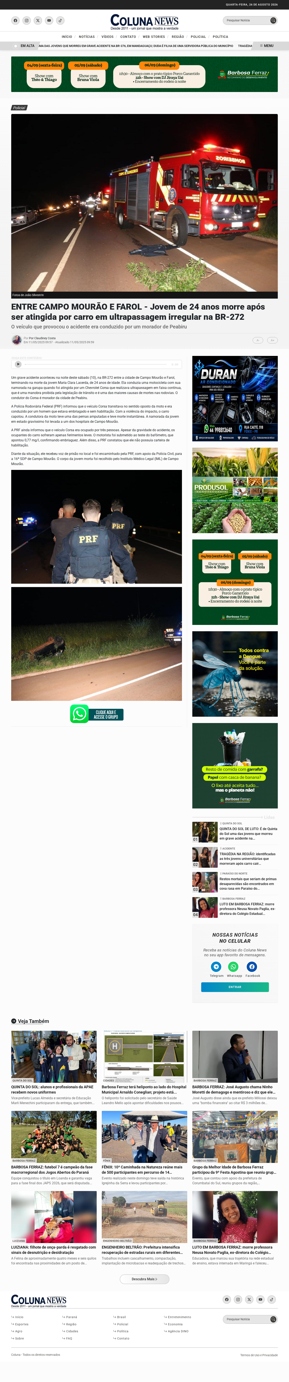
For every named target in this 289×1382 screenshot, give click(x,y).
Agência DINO (178, 1331)
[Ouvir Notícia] (18, 364)
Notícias (88, 36)
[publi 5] (235, 490)
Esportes (21, 1324)
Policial (200, 36)
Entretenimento (179, 1317)
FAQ (68, 1338)
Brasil (121, 1317)
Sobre (19, 1338)
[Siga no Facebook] (15, 20)
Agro (18, 1331)
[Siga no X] (38, 20)
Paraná (71, 1317)
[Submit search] (273, 20)
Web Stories (156, 36)
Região (180, 36)
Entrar (235, 987)
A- (258, 340)
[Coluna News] (144, 20)
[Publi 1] (144, 74)
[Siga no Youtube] (49, 20)
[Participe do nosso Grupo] (96, 715)
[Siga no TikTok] (60, 20)
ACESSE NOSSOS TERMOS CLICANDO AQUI (84, 1376)
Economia (175, 1324)
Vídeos (109, 36)
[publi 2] (235, 674)
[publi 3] (235, 582)
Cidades (71, 1331)
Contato (130, 36)
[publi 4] (235, 398)
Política (220, 37)
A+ (272, 340)
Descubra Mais (143, 1279)
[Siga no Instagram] (26, 20)
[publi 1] (235, 765)
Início (69, 36)
